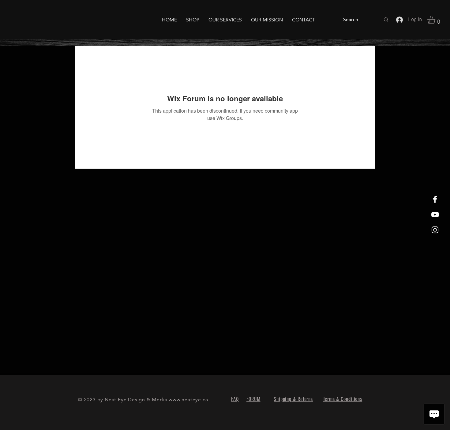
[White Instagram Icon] (435, 229)
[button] (435, 20)
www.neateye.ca (188, 399)
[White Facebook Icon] (435, 199)
